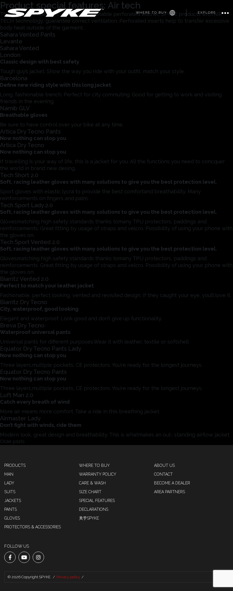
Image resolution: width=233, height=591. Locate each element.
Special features (97, 500)
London (10, 55)
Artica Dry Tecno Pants (30, 131)
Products (15, 465)
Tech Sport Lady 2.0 (26, 205)
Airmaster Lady (20, 418)
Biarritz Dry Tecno (23, 302)
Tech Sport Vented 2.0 (30, 242)
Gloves (12, 518)
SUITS (9, 492)
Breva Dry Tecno (22, 325)
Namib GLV (15, 108)
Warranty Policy (97, 474)
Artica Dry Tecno (22, 145)
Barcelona (13, 78)
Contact (163, 474)
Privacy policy (68, 577)
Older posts (12, 441)
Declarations (93, 509)
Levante (11, 41)
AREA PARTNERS (169, 492)
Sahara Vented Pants (27, 34)
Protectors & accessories (32, 527)
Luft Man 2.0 (16, 395)
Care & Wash (92, 483)
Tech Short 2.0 (19, 175)
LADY (9, 483)
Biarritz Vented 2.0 (24, 279)
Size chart (90, 492)
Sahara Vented (19, 48)
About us (164, 465)
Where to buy (151, 12)
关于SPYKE (89, 518)
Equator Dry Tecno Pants (33, 371)
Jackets (12, 500)
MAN (8, 474)
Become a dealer (172, 483)
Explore (207, 12)
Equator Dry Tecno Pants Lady (40, 348)
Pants (10, 509)
